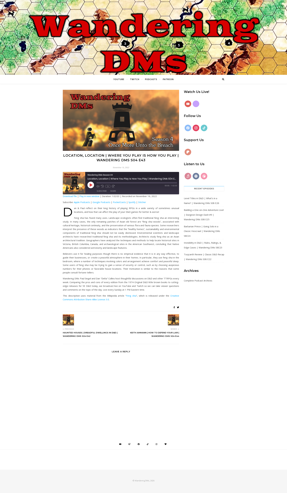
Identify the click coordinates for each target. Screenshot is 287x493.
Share (113, 191)
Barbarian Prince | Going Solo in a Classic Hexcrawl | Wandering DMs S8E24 (202, 231)
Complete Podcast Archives (198, 280)
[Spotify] (196, 176)
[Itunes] (188, 176)
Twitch (134, 79)
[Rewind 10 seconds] (102, 186)
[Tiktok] (204, 128)
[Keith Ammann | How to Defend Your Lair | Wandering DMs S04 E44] (173, 319)
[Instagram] (196, 128)
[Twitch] (196, 104)
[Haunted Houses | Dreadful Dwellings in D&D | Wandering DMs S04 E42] (68, 319)
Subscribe (102, 191)
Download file (70, 196)
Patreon (168, 79)
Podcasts (151, 79)
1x (108, 186)
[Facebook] (188, 128)
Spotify (132, 202)
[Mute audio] (97, 186)
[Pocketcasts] (204, 176)
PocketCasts (119, 202)
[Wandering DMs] (143, 37)
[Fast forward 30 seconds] (113, 186)
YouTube (118, 79)
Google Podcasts (101, 202)
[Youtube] (188, 104)
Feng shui (131, 295)
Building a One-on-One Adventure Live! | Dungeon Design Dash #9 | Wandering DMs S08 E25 (204, 214)
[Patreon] (188, 152)
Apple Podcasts (82, 202)
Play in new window (89, 196)
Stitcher (142, 202)
